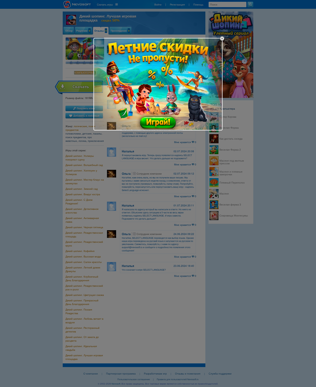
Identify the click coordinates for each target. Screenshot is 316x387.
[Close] (222, 38)
